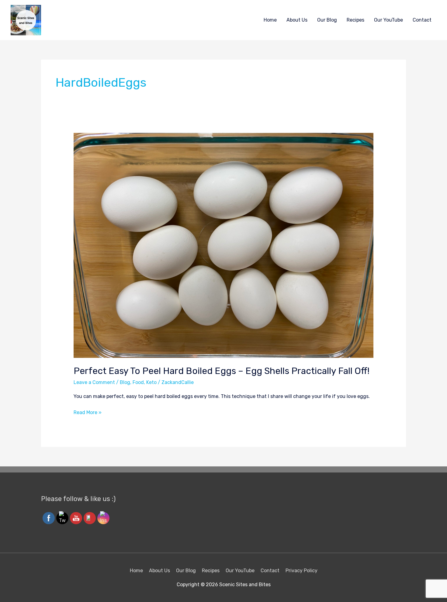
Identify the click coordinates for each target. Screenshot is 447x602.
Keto (151, 382)
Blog (125, 382)
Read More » (88, 411)
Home (270, 20)
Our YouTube (388, 20)
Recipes (355, 20)
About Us (296, 20)
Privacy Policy (301, 570)
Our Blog (327, 20)
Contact (422, 20)
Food (138, 382)
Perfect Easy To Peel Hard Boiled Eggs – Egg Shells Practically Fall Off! (221, 370)
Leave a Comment (94, 382)
